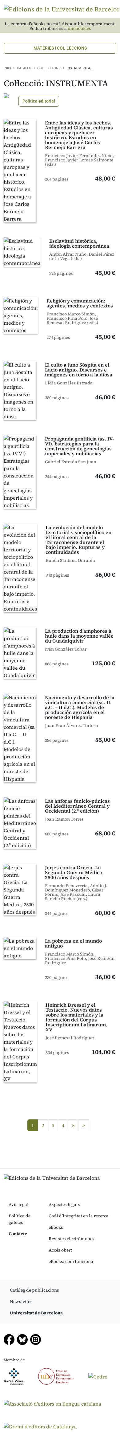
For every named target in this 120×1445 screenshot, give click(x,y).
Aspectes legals (64, 1204)
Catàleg (24, 68)
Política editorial (38, 101)
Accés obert (60, 1250)
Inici (7, 68)
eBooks (56, 1227)
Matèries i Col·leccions (60, 48)
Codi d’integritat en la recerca (79, 1216)
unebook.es (79, 28)
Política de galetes (19, 1219)
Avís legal (19, 1204)
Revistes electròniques (71, 1239)
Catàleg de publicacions (34, 1290)
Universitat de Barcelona (36, 1313)
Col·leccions (49, 68)
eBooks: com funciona (71, 1261)
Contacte (18, 1234)
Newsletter (21, 1301)
